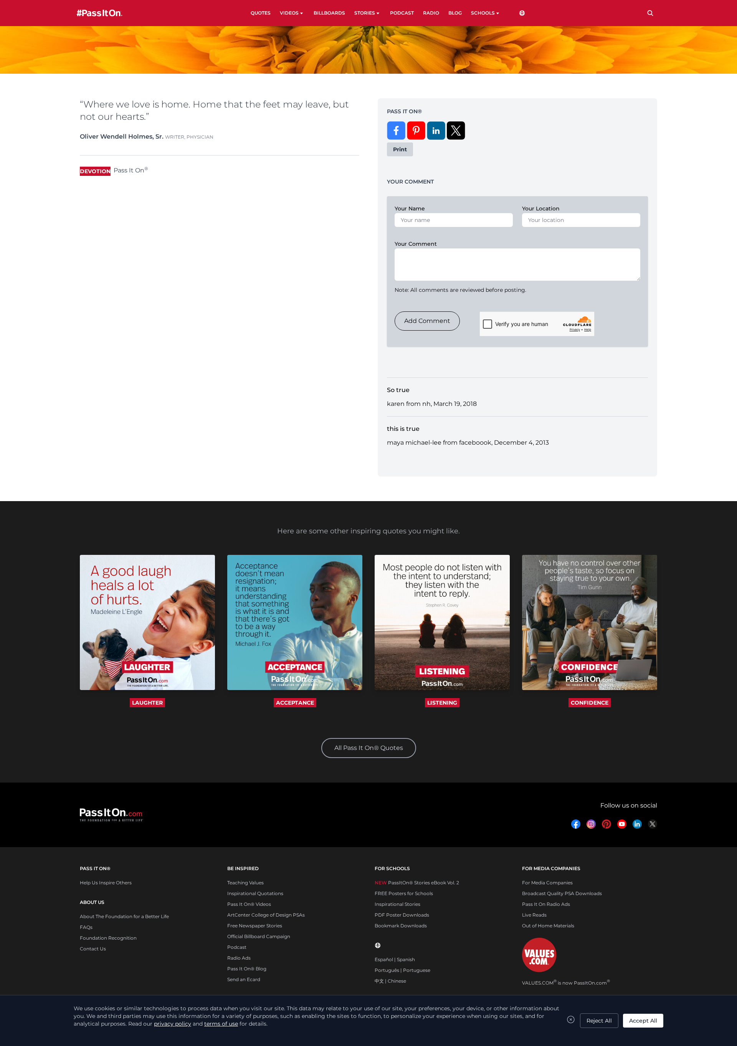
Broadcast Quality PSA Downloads (562, 893)
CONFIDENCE (589, 702)
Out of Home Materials (548, 925)
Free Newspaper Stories (254, 925)
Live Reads (534, 915)
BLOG (455, 13)
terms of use (221, 1023)
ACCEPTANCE (295, 702)
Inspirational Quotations (255, 893)
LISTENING (442, 702)
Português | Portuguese (402, 970)
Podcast (236, 947)
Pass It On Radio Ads (546, 904)
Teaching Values (245, 882)
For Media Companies (547, 882)
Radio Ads (239, 958)
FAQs (86, 927)
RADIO (431, 13)
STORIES (364, 13)
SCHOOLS (483, 13)
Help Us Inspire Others (106, 882)
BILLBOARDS (329, 13)
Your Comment (416, 243)
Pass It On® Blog (246, 969)
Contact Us (93, 949)
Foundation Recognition (108, 938)
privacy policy (172, 1023)
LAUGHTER (147, 702)
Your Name (410, 208)
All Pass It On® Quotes (368, 747)
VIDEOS (289, 13)
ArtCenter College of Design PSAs (266, 915)
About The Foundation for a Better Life (124, 916)
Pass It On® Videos (249, 904)
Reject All (599, 1020)
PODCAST (402, 13)
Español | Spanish (395, 959)
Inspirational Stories (397, 904)
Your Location (541, 208)
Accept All (643, 1020)
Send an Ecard (243, 979)
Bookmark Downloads (401, 925)
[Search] (650, 13)
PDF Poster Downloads (402, 915)
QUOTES (261, 13)
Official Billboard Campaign (258, 936)
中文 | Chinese (390, 981)
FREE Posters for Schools (404, 893)
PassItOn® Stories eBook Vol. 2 (417, 882)
